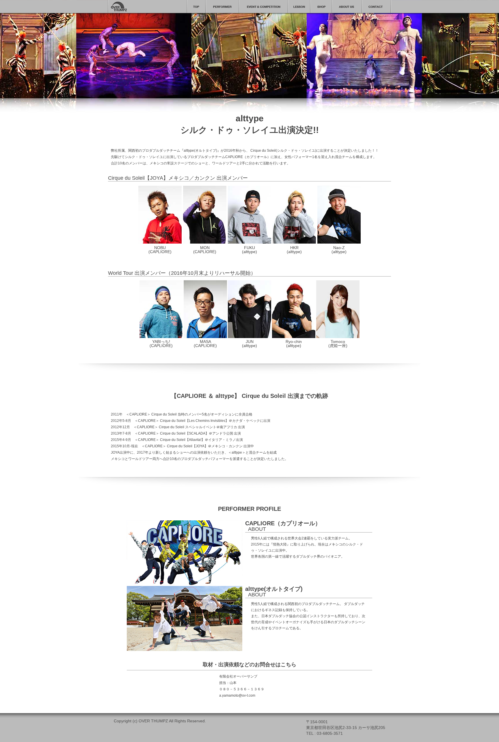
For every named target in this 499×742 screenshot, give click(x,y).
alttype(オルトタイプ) (274, 589)
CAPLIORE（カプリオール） (283, 523)
